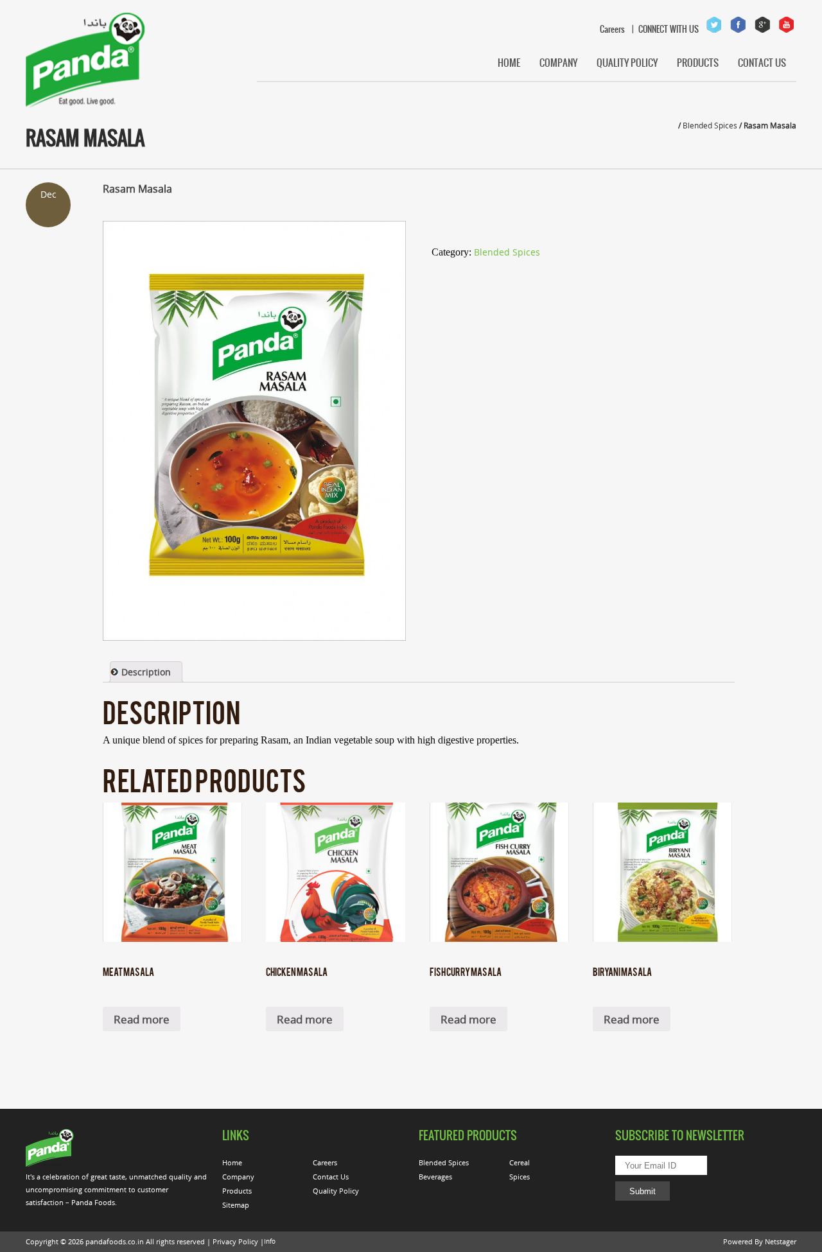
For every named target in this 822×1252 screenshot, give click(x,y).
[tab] (146, 672)
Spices (519, 1176)
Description (146, 672)
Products (698, 62)
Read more (142, 1019)
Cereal (519, 1162)
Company (558, 62)
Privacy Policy (235, 1241)
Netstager (780, 1241)
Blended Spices (710, 125)
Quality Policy (627, 62)
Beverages (435, 1176)
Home (509, 62)
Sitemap (235, 1205)
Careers (607, 29)
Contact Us (762, 62)
